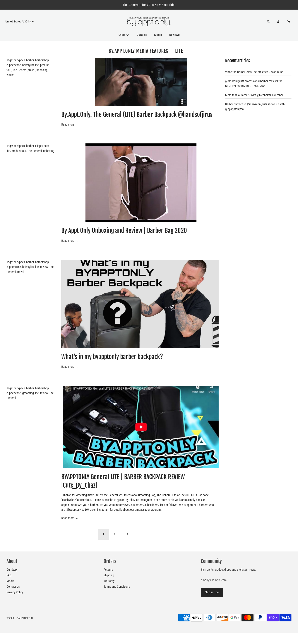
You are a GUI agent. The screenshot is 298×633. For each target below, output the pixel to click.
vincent (11, 75)
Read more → (69, 124)
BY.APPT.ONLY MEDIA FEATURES (138, 51)
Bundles (142, 34)
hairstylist (28, 65)
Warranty (109, 581)
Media (158, 34)
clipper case (14, 65)
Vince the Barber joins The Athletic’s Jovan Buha (254, 72)
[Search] (268, 21)
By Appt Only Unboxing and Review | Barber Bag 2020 (124, 230)
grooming (28, 393)
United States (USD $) (18, 21)
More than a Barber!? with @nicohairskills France (254, 95)
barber (30, 60)
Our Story (12, 569)
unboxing (42, 70)
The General (19, 70)
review (44, 267)
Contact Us (13, 586)
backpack (19, 60)
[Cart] (289, 21)
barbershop (42, 60)
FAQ (9, 575)
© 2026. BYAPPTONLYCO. (20, 617)
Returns (108, 569)
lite (37, 65)
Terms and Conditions (117, 586)
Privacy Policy (15, 592)
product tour (19, 151)
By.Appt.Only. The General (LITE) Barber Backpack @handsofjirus (136, 114)
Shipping (109, 575)
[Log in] (278, 21)
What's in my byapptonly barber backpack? (112, 357)
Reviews (174, 34)
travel (31, 70)
